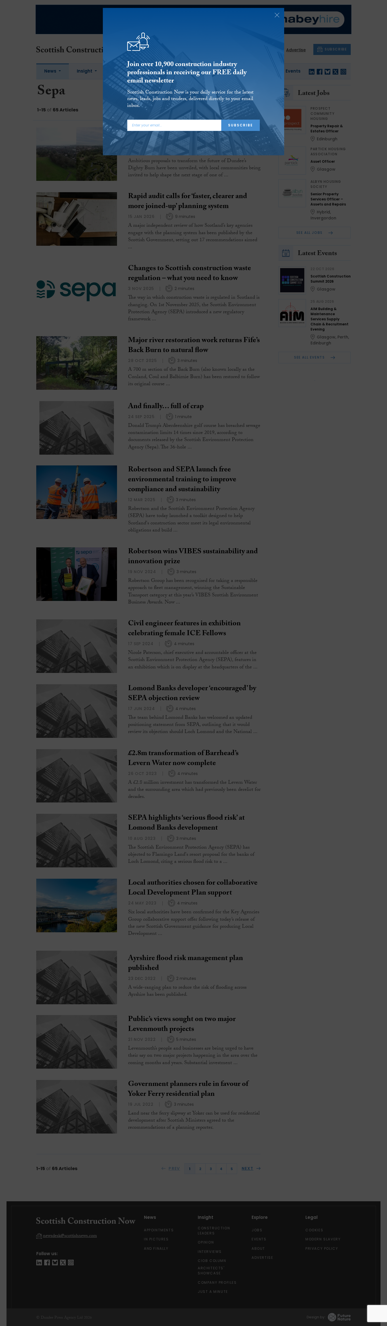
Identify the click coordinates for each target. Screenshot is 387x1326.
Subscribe (240, 125)
